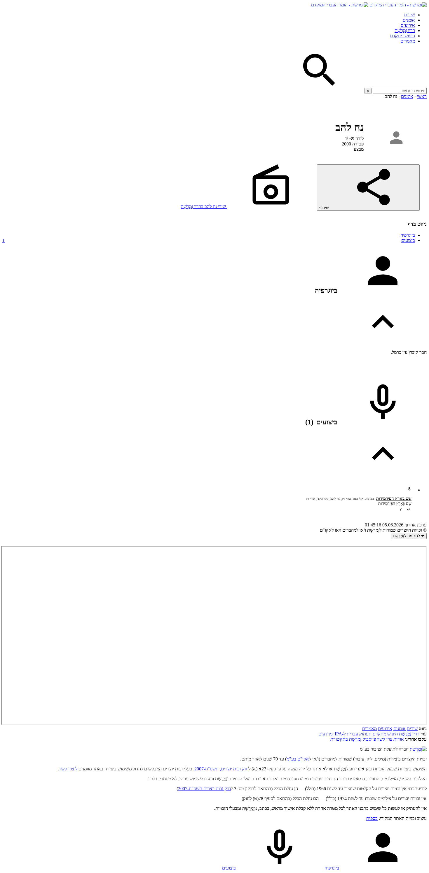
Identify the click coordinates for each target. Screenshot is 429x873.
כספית (372, 818)
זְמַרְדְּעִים (326, 733)
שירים (409, 14)
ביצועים (208, 240)
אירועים (408, 25)
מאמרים (407, 40)
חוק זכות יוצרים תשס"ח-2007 (204, 788)
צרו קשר (384, 739)
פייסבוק (369, 739)
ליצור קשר (68, 768)
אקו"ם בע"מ (298, 758)
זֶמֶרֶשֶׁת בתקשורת (345, 739)
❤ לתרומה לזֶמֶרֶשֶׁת (408, 536)
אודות (398, 739)
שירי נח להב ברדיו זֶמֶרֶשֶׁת (204, 206)
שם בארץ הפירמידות (393, 498)
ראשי (422, 96)
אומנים (409, 19)
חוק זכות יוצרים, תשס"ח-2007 (221, 768)
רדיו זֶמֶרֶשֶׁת (405, 30)
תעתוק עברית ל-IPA (353, 733)
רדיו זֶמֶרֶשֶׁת (409, 733)
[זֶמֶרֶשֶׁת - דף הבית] (418, 748)
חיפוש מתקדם (402, 35)
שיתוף (324, 207)
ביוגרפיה (407, 235)
